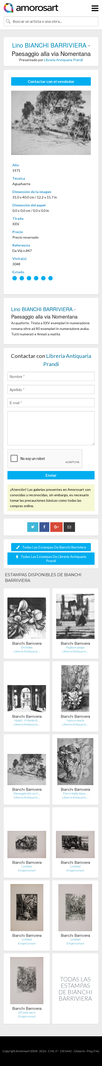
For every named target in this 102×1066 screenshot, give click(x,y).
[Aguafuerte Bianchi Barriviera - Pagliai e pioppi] (75, 617)
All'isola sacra (26, 1012)
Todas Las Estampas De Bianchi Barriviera (54, 547)
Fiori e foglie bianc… (75, 793)
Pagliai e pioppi (75, 647)
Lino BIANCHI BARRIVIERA (49, 45)
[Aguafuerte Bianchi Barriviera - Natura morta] (75, 690)
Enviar (51, 475)
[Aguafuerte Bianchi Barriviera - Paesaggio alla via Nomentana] (26, 763)
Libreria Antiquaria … (27, 651)
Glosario (79, 1051)
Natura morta (75, 720)
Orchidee (27, 647)
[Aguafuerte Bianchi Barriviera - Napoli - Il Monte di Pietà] (26, 690)
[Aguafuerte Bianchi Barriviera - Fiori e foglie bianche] (75, 763)
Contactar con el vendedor (51, 81)
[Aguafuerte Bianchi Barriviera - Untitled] (26, 836)
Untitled (27, 866)
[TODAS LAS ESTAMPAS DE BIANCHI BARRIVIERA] (75, 1018)
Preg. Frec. (93, 1051)
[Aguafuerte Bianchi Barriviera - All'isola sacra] (26, 982)
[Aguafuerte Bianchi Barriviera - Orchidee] (26, 617)
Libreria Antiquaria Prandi (63, 60)
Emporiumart (27, 870)
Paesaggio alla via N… (27, 793)
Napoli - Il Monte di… (26, 720)
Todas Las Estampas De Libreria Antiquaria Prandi (53, 558)
